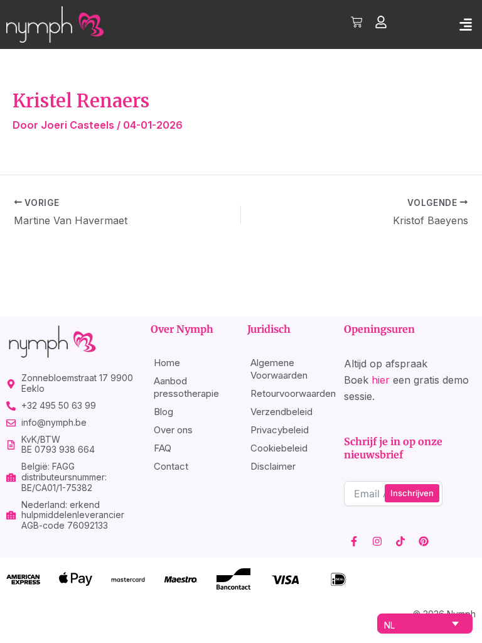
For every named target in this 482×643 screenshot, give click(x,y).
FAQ (162, 448)
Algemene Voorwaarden (279, 369)
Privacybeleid (279, 430)
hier (381, 380)
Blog (163, 412)
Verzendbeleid (281, 412)
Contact (171, 466)
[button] (465, 24)
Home (167, 363)
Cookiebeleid (279, 448)
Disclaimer (273, 466)
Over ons (173, 430)
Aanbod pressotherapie (186, 387)
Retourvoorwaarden (290, 393)
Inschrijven (412, 493)
